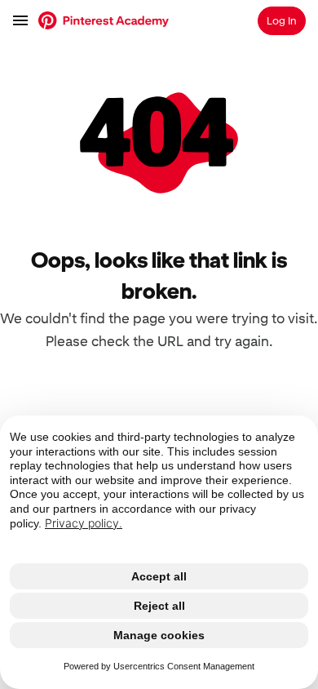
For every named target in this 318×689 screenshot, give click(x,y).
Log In (282, 21)
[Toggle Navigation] (21, 20)
